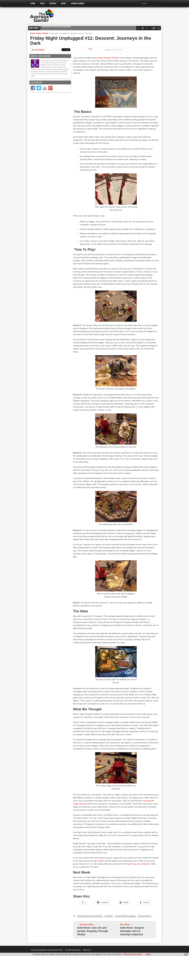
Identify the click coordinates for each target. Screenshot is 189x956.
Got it (148, 954)
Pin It (90, 49)
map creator (98, 861)
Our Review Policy (72, 950)
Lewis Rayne (39, 50)
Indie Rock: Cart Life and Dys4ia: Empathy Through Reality (92, 931)
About (63, 3)
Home (33, 3)
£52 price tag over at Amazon (137, 864)
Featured (108, 916)
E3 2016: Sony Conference (52, 28)
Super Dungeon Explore (108, 58)
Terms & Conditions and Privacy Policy (47, 950)
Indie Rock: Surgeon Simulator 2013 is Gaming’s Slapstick (132, 931)
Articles (45, 33)
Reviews (53, 3)
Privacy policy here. (133, 954)
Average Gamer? (77, 3)
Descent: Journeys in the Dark (90, 916)
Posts (42, 3)
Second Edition (144, 916)
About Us (87, 950)
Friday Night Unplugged (125, 916)
